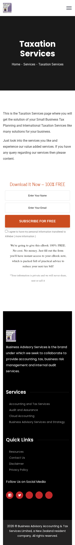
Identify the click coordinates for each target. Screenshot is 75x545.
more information (24, 236)
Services (29, 64)
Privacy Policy (18, 470)
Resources (16, 452)
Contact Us (17, 458)
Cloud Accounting (21, 416)
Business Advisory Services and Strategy (37, 422)
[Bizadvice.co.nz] (7, 8)
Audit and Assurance (23, 410)
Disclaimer (16, 464)
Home (16, 64)
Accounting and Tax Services (29, 404)
